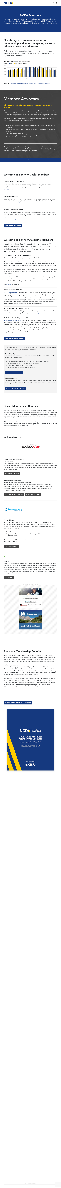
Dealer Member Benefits (26, 83)
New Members (14, 83)
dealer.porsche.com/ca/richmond (13, 220)
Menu (31, 160)
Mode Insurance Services (11, 292)
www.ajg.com (38, 313)
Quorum (9, 285)
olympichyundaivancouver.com (13, 190)
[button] (56, 3)
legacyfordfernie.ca (21, 203)
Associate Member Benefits (42, 83)
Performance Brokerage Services (13, 320)
